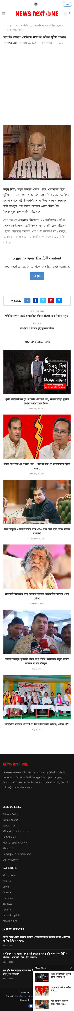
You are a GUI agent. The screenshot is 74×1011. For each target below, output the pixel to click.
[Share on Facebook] (35, 300)
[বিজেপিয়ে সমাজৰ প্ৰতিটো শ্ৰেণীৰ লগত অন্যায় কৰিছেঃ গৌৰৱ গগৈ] (37, 697)
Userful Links (12, 806)
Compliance (9, 837)
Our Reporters (11, 859)
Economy (8, 898)
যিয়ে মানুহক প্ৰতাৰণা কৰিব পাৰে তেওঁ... (59, 1003)
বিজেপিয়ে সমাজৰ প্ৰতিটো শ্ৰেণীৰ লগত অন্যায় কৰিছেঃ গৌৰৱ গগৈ (37, 724)
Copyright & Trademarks (17, 854)
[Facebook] (30, 1006)
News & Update (11, 915)
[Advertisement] (37, 84)
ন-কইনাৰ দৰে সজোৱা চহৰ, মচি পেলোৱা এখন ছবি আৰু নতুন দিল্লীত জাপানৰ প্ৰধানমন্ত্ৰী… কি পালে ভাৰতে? (35, 955)
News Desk (12, 43)
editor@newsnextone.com (26, 996)
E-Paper (67, 4)
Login (37, 276)
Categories (10, 868)
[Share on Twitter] (43, 300)
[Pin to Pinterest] (51, 300)
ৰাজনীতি (24, 25)
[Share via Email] (59, 300)
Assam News (10, 920)
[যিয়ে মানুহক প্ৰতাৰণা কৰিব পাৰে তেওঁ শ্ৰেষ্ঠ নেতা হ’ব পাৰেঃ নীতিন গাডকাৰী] (37, 502)
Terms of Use (10, 820)
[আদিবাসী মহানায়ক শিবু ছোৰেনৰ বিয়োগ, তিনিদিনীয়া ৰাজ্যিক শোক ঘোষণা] (37, 566)
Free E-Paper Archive (15, 842)
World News (9, 875)
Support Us (9, 825)
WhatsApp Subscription (16, 831)
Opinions (8, 909)
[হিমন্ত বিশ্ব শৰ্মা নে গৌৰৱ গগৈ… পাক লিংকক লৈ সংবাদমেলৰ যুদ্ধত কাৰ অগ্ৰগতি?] (37, 437)
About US (8, 848)
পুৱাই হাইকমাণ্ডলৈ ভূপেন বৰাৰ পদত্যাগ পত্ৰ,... (61, 976)
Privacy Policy (11, 814)
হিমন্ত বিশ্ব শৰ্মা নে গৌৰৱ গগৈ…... (61, 989)
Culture (7, 892)
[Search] (70, 14)
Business (7, 903)
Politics (7, 881)
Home (9, 25)
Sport (6, 886)
